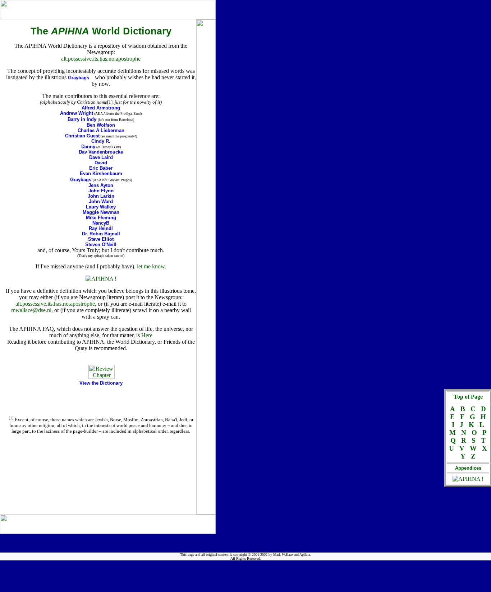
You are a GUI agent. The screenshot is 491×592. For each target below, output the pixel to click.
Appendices (468, 468)
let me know (151, 266)
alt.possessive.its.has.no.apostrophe (101, 59)
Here (146, 335)
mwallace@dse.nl (31, 310)
